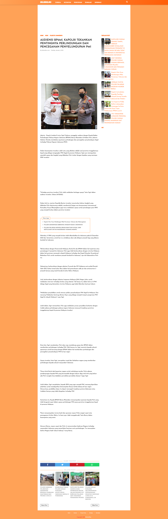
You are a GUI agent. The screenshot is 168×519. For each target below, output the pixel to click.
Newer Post (44, 505)
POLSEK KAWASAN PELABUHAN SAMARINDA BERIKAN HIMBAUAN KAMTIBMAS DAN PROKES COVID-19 (47, 492)
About (69, 512)
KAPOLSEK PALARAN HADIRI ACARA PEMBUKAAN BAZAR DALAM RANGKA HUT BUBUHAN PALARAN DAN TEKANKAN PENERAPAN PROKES (77, 492)
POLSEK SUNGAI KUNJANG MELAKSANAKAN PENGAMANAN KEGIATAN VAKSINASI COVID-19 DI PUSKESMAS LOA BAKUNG (92, 493)
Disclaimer (98, 512)
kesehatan (67, 2)
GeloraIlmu (45, 2)
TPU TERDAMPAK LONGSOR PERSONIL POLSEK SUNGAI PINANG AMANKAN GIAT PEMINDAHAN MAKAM (115, 118)
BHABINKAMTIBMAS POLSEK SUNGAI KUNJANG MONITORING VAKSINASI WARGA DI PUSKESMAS (62, 492)
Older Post (95, 505)
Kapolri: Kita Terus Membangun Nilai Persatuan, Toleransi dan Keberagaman (65, 222)
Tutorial (58, 2)
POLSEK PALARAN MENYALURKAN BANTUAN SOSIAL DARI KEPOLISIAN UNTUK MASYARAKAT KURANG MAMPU (62, 228)
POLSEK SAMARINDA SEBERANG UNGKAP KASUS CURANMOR (63, 224)
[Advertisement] (84, 20)
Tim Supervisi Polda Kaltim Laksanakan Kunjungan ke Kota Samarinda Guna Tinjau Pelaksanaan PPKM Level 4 (114, 106)
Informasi (98, 2)
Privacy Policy (83, 512)
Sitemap (91, 512)
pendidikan (78, 2)
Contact (75, 512)
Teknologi (88, 2)
